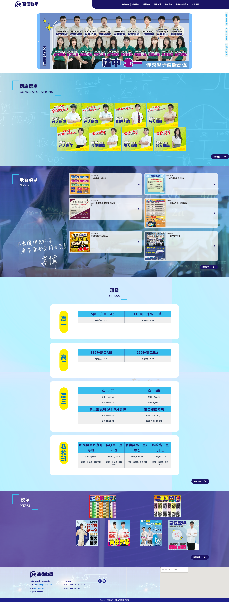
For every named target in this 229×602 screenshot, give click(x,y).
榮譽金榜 (125, 4)
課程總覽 (157, 4)
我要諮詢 (226, 51)
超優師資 (136, 4)
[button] (163, 65)
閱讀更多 (217, 156)
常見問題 (195, 4)
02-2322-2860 (38, 588)
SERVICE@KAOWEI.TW (44, 585)
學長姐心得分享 (182, 4)
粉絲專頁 (226, 35)
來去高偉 (226, 20)
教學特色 (146, 4)
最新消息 (168, 4)
